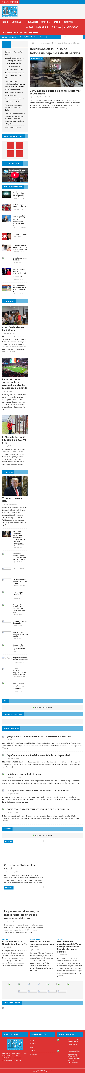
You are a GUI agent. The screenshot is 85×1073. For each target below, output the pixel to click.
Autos (29, 27)
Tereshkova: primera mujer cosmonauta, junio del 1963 (14, 75)
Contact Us (33, 1054)
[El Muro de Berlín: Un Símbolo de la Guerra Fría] (15, 433)
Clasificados (71, 27)
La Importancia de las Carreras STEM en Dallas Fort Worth (40, 790)
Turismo (56, 27)
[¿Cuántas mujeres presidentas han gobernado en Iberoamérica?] (32, 986)
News (32, 1047)
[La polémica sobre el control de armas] (7, 658)
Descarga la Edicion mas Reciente (20, 32)
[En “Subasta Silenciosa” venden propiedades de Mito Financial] (32, 993)
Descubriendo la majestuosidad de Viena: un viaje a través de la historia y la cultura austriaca (69, 946)
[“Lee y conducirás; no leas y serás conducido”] (62, 993)
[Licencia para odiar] (6, 239)
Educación (32, 22)
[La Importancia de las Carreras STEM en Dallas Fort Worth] (3, 790)
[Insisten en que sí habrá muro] (3, 774)
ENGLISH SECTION (10, 2)
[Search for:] (72, 37)
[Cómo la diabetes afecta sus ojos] (61, 1044)
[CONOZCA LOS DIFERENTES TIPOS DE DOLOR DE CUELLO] (3, 809)
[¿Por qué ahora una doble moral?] (42, 993)
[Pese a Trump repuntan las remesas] (6, 596)
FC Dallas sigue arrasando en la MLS (20, 206)
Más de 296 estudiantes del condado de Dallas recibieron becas (19, 556)
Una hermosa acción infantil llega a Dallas (20, 634)
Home (32, 1040)
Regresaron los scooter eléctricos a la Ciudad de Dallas (13, 107)
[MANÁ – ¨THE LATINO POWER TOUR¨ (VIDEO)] (6, 196)
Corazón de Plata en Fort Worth (13, 329)
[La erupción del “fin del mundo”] (6, 625)
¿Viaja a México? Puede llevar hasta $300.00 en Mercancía (39, 736)
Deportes (68, 22)
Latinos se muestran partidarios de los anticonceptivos (19, 671)
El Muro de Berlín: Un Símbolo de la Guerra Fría (14, 439)
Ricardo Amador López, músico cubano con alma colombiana (19, 686)
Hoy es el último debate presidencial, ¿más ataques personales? (19, 273)
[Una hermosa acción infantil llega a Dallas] (6, 637)
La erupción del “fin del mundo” (20, 622)
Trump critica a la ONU (12, 499)
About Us (33, 1043)
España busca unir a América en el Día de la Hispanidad (38, 755)
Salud (57, 22)
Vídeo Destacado (14, 163)
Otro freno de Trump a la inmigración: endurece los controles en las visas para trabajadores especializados (19, 538)
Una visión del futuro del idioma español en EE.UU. (19, 647)
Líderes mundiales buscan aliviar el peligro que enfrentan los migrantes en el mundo (19, 220)
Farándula (42, 27)
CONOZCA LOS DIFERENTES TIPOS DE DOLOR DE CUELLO (38, 809)
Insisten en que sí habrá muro (24, 774)
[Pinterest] (79, 2)
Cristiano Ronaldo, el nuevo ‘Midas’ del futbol (20, 581)
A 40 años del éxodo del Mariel (20, 259)
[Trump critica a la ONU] (15, 494)
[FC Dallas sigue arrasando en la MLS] (6, 209)
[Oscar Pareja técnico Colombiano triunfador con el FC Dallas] (52, 986)
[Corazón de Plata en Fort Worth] (15, 323)
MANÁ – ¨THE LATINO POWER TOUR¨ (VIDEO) (18, 194)
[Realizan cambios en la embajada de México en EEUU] (22, 993)
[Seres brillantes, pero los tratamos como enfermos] (42, 986)
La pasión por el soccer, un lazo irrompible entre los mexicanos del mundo (14, 60)
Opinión (45, 22)
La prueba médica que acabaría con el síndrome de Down (20, 247)
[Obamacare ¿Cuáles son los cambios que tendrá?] (62, 986)
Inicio (5, 22)
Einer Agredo (49, 97)
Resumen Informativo (13, 127)
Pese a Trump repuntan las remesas (18, 594)
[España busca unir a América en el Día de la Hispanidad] (3, 755)
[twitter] (74, 2)
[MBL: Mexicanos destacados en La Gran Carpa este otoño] (6, 290)
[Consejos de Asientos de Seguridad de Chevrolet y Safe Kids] (6, 609)
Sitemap (32, 1051)
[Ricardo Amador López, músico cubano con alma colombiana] (6, 687)
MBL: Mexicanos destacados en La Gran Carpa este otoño (19, 288)
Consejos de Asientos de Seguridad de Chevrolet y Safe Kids (19, 608)
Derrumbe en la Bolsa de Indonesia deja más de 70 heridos (55, 92)
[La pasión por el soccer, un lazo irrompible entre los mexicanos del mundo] (15, 375)
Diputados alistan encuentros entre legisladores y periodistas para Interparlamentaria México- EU (74, 1055)
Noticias (16, 22)
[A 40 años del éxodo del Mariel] (6, 262)
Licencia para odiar (20, 234)
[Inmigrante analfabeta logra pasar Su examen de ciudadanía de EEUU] (12, 986)
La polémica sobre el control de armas (20, 658)
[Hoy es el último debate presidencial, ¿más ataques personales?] (6, 274)
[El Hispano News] (15, 1044)
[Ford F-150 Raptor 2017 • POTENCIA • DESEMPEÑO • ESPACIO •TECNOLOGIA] (71, 986)
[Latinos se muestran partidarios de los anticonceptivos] (6, 673)
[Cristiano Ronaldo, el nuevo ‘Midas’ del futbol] (6, 584)
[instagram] (83, 2)
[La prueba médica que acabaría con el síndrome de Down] (6, 250)
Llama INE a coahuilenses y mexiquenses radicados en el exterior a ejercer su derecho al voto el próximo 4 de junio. (15, 119)
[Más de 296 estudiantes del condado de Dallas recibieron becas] (6, 558)
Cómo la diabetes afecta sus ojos (73, 1041)
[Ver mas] (63, 108)
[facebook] (70, 2)
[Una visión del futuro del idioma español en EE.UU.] (6, 649)
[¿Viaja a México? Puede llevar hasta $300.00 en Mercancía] (3, 736)
